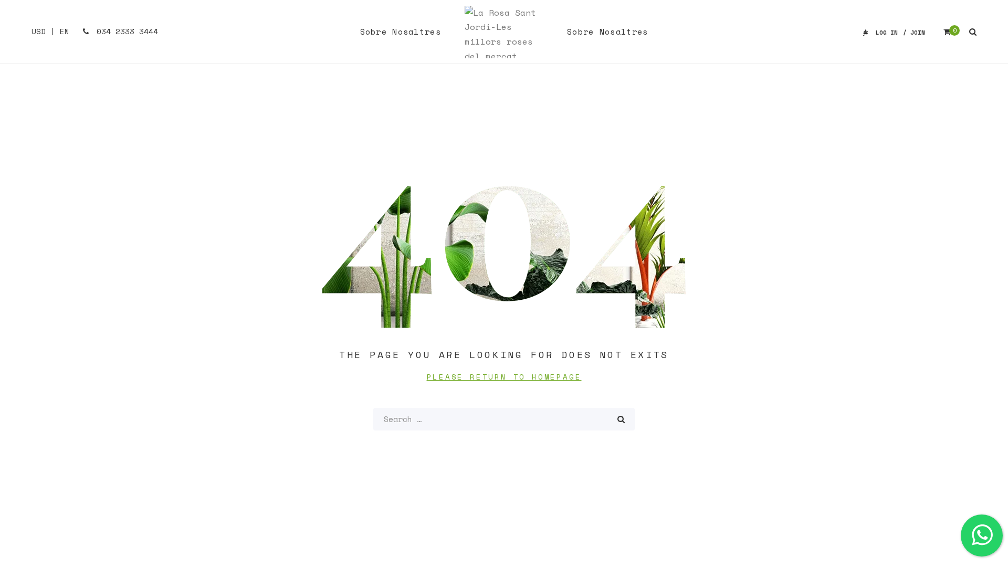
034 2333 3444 (125, 31)
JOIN (917, 32)
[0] (947, 31)
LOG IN (887, 32)
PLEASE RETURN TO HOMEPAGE (504, 376)
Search (621, 419)
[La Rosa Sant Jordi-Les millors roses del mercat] (504, 32)
